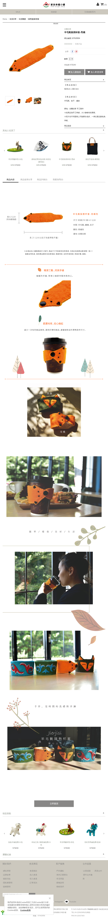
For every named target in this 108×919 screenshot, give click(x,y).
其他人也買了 (9, 130)
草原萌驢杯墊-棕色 (67, 842)
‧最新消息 (7, 879)
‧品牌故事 (7, 875)
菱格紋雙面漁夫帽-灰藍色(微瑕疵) (41, 160)
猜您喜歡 (7, 813)
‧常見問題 (60, 879)
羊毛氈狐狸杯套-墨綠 (67, 159)
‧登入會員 (33, 879)
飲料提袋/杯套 (33, 19)
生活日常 (13, 19)
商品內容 (10, 179)
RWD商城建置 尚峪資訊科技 (98, 909)
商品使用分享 (26, 179)
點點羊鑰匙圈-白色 (15, 842)
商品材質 (67, 80)
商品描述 (67, 126)
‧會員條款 (33, 871)
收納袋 (54, 12)
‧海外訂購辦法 (62, 875)
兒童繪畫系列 (89, 12)
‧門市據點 (60, 871)
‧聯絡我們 (60, 887)
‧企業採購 (87, 871)
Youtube (72, 902)
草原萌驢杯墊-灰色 (15, 159)
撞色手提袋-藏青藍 (92, 159)
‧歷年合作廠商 (87, 877)
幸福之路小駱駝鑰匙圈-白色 (41, 843)
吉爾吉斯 (67, 29)
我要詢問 (58, 179)
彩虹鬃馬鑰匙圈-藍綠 (92, 842)
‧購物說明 (60, 883)
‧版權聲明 (7, 887)
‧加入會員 (33, 875)
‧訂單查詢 (33, 883)
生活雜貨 (22, 19)
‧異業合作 (98, 871)
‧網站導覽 (7, 871)
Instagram (59, 902)
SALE (18, 12)
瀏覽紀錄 (7, 854)
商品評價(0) (42, 179)
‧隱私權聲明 (7, 883)
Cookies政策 (25, 910)
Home (5, 19)
